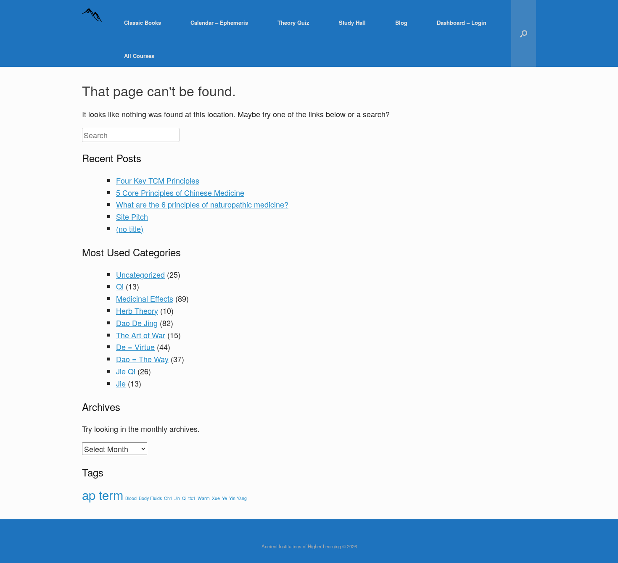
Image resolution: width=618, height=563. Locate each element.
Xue (216, 498)
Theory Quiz (293, 22)
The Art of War (140, 334)
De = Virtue (135, 346)
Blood (131, 498)
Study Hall (352, 22)
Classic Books (142, 22)
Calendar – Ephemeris (219, 22)
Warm (204, 498)
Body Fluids (150, 498)
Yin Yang (238, 498)
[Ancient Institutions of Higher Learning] (92, 22)
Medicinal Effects (144, 298)
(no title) (129, 228)
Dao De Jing (137, 322)
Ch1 (168, 498)
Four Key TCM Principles (157, 180)
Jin (177, 498)
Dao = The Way (142, 358)
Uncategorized (140, 274)
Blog (401, 22)
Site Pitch (132, 216)
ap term (102, 494)
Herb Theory (137, 310)
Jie (121, 383)
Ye (224, 498)
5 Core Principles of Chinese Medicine (180, 192)
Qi (120, 286)
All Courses (139, 56)
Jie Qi (125, 371)
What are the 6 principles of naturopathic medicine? (202, 204)
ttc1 (191, 498)
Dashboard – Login (461, 22)
